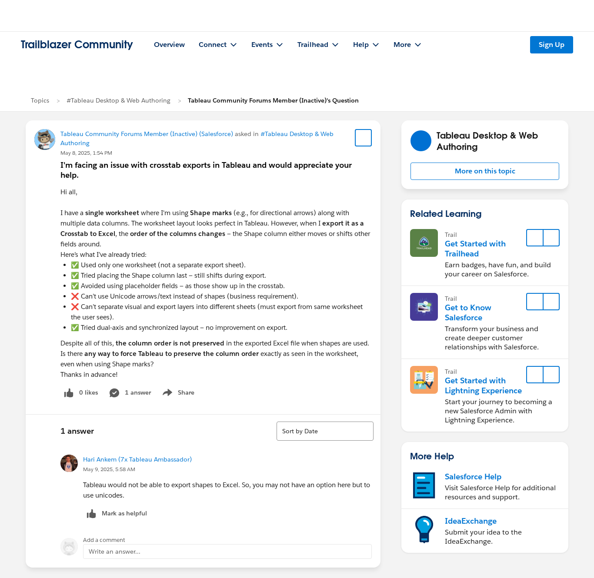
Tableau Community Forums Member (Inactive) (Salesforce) (146, 134)
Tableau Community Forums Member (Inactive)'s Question (273, 100)
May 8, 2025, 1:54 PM (86, 152)
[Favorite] (363, 138)
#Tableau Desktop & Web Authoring (118, 100)
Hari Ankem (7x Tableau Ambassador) (137, 459)
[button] (484, 171)
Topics (40, 100)
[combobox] (325, 431)
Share (177, 394)
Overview (169, 44)
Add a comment (104, 540)
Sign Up (551, 44)
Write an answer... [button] (114, 551)
